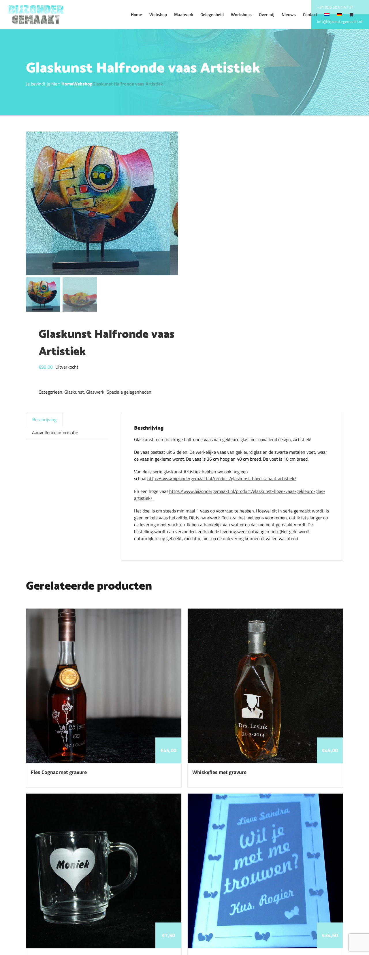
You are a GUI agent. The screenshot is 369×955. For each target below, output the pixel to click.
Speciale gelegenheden (129, 391)
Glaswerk (95, 391)
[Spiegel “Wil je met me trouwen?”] (265, 797)
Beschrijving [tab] (44, 419)
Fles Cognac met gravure (59, 772)
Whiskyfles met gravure (219, 772)
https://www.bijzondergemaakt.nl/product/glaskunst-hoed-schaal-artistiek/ (221, 478)
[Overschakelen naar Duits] (339, 14)
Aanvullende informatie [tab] (55, 432)
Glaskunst (74, 391)
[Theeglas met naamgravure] (103, 797)
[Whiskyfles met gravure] (265, 612)
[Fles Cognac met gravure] (103, 612)
